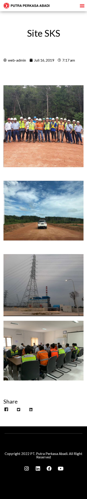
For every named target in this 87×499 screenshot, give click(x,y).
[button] (82, 5)
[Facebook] (49, 468)
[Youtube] (60, 468)
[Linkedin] (38, 468)
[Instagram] (26, 468)
